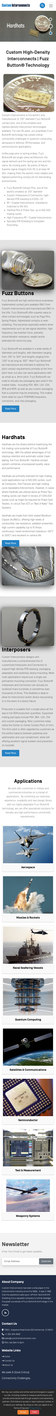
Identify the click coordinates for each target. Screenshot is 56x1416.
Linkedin (5, 1312)
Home (7, 1356)
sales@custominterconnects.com (20, 1338)
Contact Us (9, 1361)
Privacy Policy (35, 1408)
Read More (10, 408)
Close (34, 1412)
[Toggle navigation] (51, 5)
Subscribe (46, 1261)
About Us (8, 1365)
